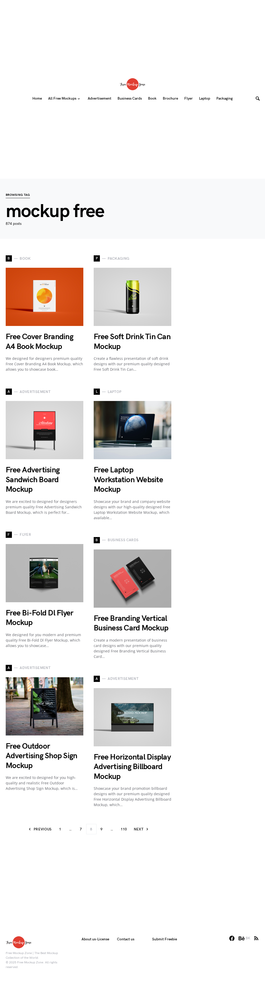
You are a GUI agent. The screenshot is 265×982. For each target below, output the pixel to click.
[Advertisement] (132, 36)
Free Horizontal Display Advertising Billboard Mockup (132, 767)
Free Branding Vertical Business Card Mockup (131, 623)
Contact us (125, 939)
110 (124, 829)
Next (138, 829)
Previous (43, 829)
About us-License (95, 939)
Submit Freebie (164, 939)
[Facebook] (231, 938)
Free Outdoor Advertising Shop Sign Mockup (41, 756)
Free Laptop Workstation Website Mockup (128, 479)
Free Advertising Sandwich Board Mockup (33, 479)
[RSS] (256, 938)
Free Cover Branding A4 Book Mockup (39, 341)
